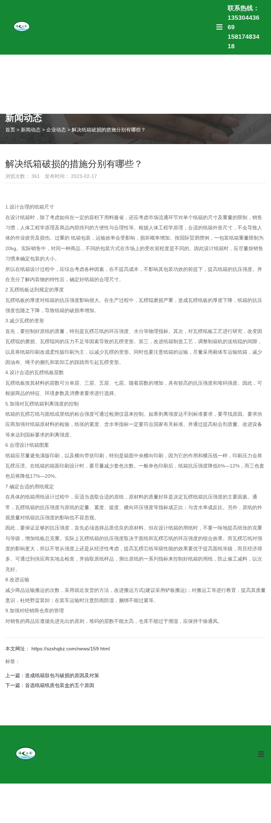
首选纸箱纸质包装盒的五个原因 (59, 685)
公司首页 (53, 84)
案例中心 (118, 84)
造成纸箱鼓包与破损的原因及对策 (62, 675)
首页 (11, 129)
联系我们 (216, 84)
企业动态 (56, 129)
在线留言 (248, 84)
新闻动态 (183, 84)
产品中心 (86, 84)
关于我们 (151, 84)
